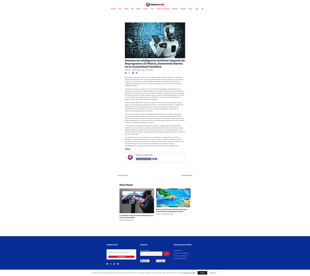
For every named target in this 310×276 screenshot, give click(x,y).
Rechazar (213, 273)
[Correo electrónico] (153, 159)
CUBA (171, 214)
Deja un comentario (147, 70)
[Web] (156, 159)
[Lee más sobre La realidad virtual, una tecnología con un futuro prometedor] (136, 201)
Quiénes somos (178, 250)
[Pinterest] (133, 73)
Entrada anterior (122, 175)
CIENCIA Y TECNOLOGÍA (132, 70)
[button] (202, 9)
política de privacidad (189, 273)
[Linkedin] (136, 73)
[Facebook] (126, 73)
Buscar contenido (144, 250)
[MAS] (166, 254)
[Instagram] (111, 264)
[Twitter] (129, 73)
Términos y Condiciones (180, 256)
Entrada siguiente (187, 175)
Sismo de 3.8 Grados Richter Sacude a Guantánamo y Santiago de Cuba (171, 210)
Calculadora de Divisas (180, 258)
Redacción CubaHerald (144, 155)
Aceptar (202, 273)
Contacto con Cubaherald (181, 253)
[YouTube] (118, 264)
